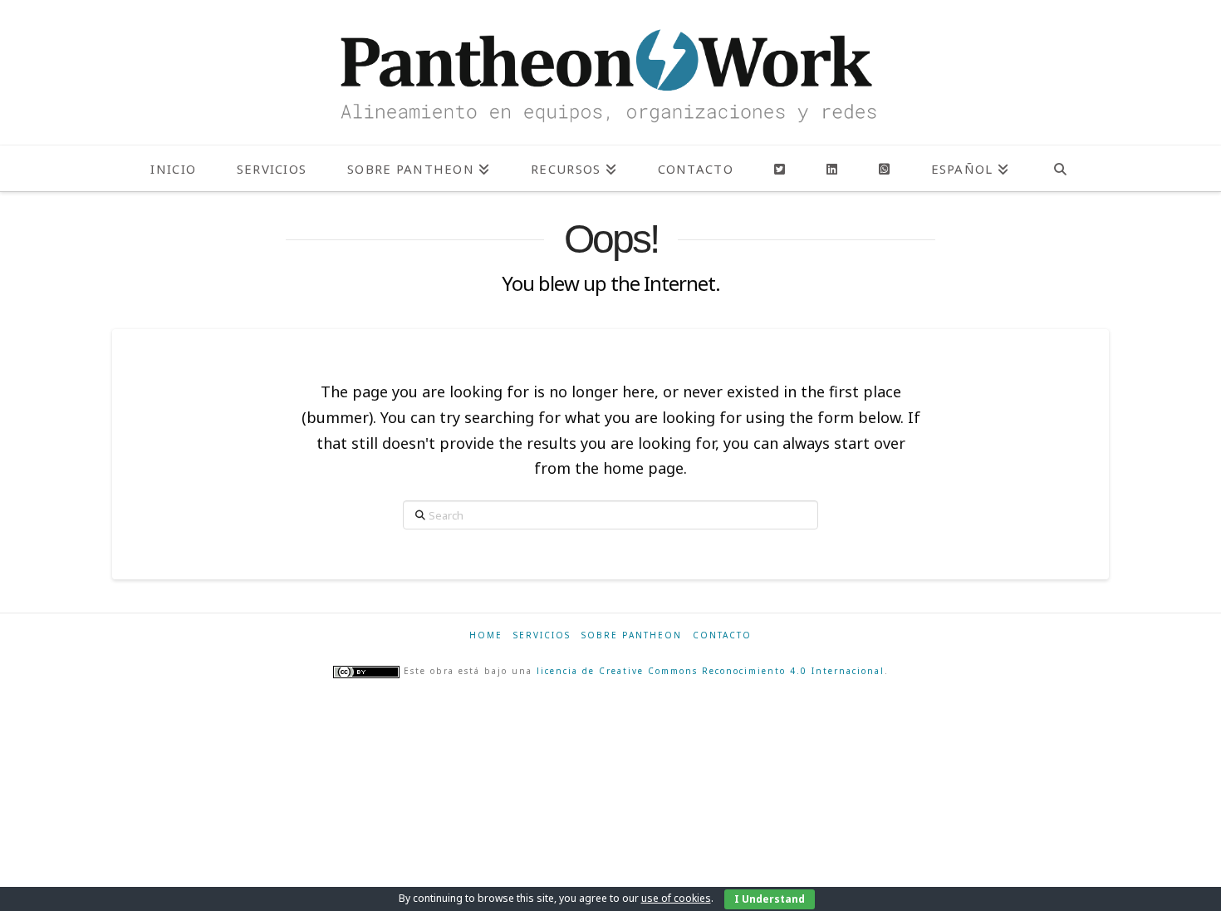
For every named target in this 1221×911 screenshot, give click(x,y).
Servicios (542, 635)
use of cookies (676, 898)
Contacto (722, 635)
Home (486, 635)
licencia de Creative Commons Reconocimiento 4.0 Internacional (711, 671)
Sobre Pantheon (631, 635)
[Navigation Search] (1060, 168)
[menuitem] (969, 168)
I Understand (769, 899)
